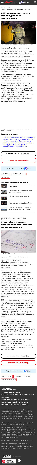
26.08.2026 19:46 (6, 218)
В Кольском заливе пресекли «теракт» (19, 196)
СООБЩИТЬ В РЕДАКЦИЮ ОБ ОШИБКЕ (14, 404)
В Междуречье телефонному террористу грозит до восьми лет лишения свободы (19, 138)
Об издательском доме (10, 392)
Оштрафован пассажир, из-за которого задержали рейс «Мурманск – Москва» (20, 208)
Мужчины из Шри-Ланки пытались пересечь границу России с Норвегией (17, 142)
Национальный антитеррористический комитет (17, 45)
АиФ (13, 253)
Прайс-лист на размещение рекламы (15, 400)
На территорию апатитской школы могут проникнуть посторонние (20, 191)
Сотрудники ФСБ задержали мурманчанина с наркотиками (14, 145)
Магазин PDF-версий (9, 402)
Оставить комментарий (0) (18, 160)
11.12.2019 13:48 (5, 7)
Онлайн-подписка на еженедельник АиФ (17, 394)
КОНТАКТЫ (5, 397)
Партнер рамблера (17, 456)
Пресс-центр (23, 402)
